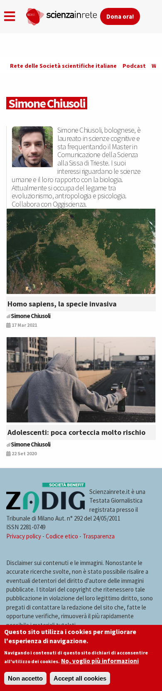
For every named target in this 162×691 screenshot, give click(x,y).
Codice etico (62, 536)
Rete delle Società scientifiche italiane (63, 65)
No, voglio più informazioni (100, 661)
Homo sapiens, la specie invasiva (62, 303)
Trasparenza (99, 536)
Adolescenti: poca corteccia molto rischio (76, 432)
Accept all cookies (80, 678)
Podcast (134, 65)
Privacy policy (23, 536)
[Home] (62, 15)
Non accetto (25, 678)
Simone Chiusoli (30, 316)
